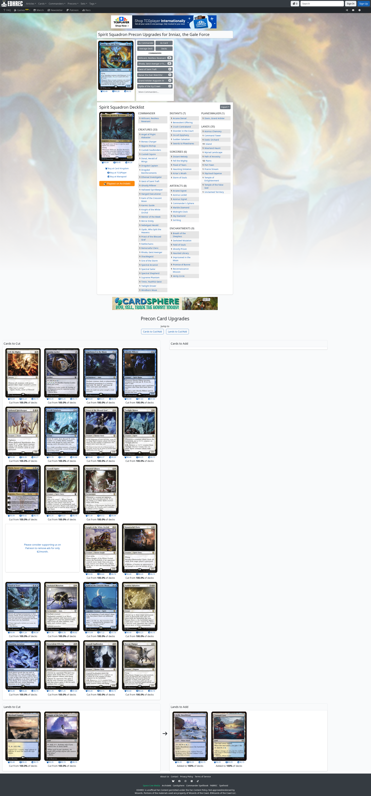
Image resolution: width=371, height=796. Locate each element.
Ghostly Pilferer (148, 185)
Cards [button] (41, 3)
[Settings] (359, 10)
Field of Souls (179, 244)
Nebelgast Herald (149, 225)
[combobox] (322, 3)
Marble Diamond (181, 207)
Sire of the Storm (149, 260)
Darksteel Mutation (182, 240)
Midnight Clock (180, 211)
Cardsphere (178, 785)
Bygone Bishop (148, 145)
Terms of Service (203, 776)
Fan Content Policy (198, 790)
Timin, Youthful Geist (151, 281)
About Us (164, 776)
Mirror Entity (147, 221)
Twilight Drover (148, 286)
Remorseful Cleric (150, 248)
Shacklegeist (147, 256)
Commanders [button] (56, 3)
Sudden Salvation (181, 139)
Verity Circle (178, 276)
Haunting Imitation (182, 169)
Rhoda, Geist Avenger (151, 252)
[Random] (347, 10)
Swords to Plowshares (183, 143)
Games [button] (23, 10)
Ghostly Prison (180, 249)
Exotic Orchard (211, 139)
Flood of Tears (179, 165)
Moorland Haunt (212, 148)
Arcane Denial (180, 118)
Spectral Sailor (148, 269)
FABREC (213, 785)
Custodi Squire (148, 154)
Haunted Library (181, 253)
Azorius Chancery (212, 131)
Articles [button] (30, 3)
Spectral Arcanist (149, 264)
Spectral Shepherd (150, 273)
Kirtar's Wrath (180, 173)
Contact (174, 776)
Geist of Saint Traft (150, 181)
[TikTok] (198, 781)
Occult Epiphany (181, 135)
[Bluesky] (173, 781)
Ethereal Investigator (151, 177)
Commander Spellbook (197, 785)
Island (209, 144)
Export (224, 107)
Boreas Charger (149, 141)
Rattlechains (147, 243)
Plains (208, 160)
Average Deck (145, 48)
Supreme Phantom (150, 277)
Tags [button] (91, 3)
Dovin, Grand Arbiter (214, 118)
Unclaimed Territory (214, 192)
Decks (164, 48)
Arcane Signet (180, 190)
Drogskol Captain (149, 165)
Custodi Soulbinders (151, 150)
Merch (40, 10)
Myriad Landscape (213, 152)
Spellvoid (223, 785)
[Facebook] (179, 781)
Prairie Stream (211, 169)
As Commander (146, 43)
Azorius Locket (180, 195)
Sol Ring (177, 220)
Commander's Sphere (183, 203)
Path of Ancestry (212, 156)
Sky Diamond (179, 216)
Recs (88, 10)
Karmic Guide (147, 205)
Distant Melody (180, 156)
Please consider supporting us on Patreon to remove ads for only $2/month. (42, 548)
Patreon (74, 10)
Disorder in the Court (183, 131)
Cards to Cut (152, 331)
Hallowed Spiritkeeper (152, 189)
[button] (117, 183)
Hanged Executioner (151, 194)
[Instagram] (185, 781)
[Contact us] (353, 10)
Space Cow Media (151, 785)
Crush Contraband (182, 126)
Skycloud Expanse (213, 173)
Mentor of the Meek (150, 216)
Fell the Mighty (180, 160)
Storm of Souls (180, 177)
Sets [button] (83, 3)
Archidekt (166, 785)
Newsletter (57, 10)
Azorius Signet (180, 199)
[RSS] (191, 781)
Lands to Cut (177, 331)
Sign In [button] (350, 3)
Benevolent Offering (183, 122)
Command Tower (212, 135)
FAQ (8, 10)
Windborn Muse (149, 290)
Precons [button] (72, 3)
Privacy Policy (186, 776)
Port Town (209, 165)
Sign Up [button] (363, 3)
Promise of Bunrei (181, 264)
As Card (164, 43)
